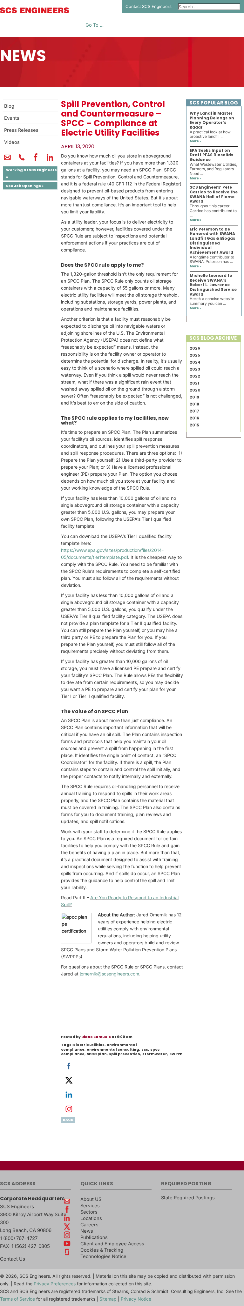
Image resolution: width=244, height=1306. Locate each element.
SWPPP (175, 1053)
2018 (194, 404)
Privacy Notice (136, 1299)
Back (68, 1119)
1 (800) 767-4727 (18, 1238)
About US (90, 1199)
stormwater (154, 1053)
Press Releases (21, 130)
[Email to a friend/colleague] (7, 160)
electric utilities (89, 1044)
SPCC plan (97, 1053)
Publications (94, 1237)
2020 (195, 390)
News (86, 1231)
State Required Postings (188, 1198)
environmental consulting (113, 1049)
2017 (194, 411)
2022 (195, 376)
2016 (194, 418)
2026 (195, 348)
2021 (194, 383)
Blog (9, 106)
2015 (194, 425)
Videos (12, 142)
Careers (89, 1225)
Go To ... (94, 25)
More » (195, 141)
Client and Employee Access (112, 1244)
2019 (194, 397)
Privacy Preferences (55, 1283)
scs (144, 1049)
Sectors (89, 1212)
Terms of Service (17, 1299)
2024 (195, 362)
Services (90, 1206)
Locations (91, 1218)
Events (11, 118)
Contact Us (12, 1259)
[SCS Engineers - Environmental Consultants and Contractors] (34, 12)
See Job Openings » (25, 185)
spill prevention (124, 1053)
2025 (195, 355)
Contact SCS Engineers (148, 6)
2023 (195, 369)
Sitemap (108, 1299)
